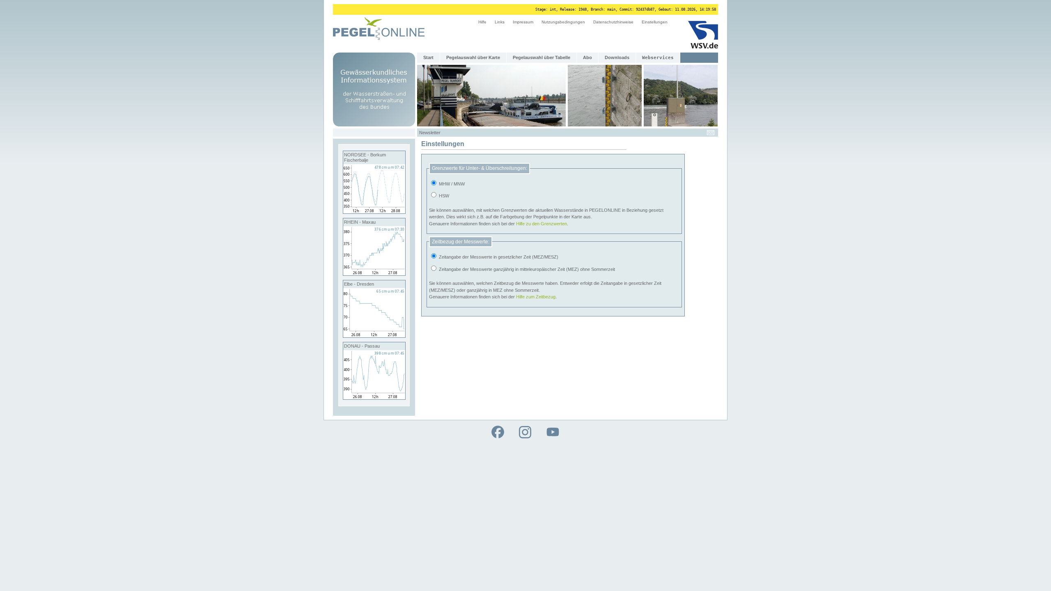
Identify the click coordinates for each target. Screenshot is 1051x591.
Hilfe (482, 22)
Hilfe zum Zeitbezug (535, 296)
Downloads (617, 57)
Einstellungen (655, 22)
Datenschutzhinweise (613, 22)
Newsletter (430, 132)
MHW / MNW (451, 183)
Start (428, 57)
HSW (443, 195)
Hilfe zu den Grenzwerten (541, 223)
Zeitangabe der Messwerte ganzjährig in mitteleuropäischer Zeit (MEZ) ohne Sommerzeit (526, 269)
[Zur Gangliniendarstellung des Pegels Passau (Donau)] (374, 397)
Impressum (523, 22)
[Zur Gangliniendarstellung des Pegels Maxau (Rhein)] (374, 273)
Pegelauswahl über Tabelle (541, 57)
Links (500, 22)
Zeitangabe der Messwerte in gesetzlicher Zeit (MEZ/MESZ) (498, 256)
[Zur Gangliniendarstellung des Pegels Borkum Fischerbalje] (374, 211)
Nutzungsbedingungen (563, 22)
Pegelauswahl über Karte (473, 57)
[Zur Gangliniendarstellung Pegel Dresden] (374, 335)
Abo (587, 57)
